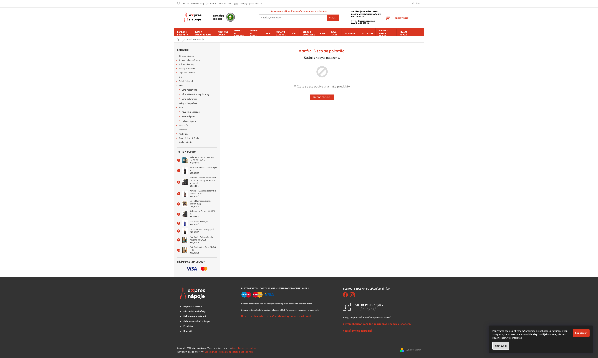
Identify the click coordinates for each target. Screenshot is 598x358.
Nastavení (501, 346)
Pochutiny (183, 134)
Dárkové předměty (187, 56)
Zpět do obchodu (322, 97)
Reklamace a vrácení (194, 316)
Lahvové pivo (189, 121)
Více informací (514, 338)
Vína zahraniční (190, 99)
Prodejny (188, 326)
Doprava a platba (192, 306)
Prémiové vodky (186, 64)
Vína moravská (189, 90)
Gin (180, 77)
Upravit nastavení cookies (244, 348)
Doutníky (183, 129)
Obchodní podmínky (194, 311)
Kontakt (187, 331)
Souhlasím (581, 333)
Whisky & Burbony (187, 68)
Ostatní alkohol (186, 81)
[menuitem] (182, 33)
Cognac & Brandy (187, 72)
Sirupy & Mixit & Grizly (189, 138)
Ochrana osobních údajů (196, 321)
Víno (181, 85)
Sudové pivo (188, 116)
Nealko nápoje (185, 142)
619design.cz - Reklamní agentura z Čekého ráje (228, 351)
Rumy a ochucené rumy (189, 60)
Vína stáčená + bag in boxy (195, 94)
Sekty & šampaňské (188, 103)
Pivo (181, 107)
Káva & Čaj (183, 125)
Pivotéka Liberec (190, 112)
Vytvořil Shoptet (413, 350)
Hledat (333, 17)
